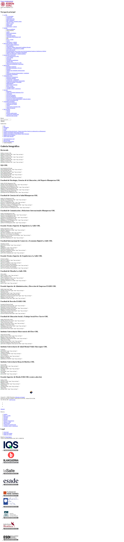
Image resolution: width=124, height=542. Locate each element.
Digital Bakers (8, 437)
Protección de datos (7, 433)
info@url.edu (12, 399)
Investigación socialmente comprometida (15, 81)
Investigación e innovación (9, 55)
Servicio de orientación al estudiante (14, 97)
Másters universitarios (11, 33)
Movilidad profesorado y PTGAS (14, 68)
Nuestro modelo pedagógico (12, 44)
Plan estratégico (9, 46)
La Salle (5, 128)
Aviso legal (6, 432)
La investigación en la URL (12, 56)
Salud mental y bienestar (11, 84)
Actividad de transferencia (12, 60)
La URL (5, 15)
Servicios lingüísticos (11, 96)
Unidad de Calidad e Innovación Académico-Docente (18, 47)
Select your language (5, 7)
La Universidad (9, 16)
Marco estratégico (10, 20)
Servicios (5, 90)
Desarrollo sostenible (11, 78)
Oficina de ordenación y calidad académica (16, 53)
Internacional (6, 65)
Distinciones (9, 25)
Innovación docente (10, 50)
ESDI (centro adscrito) (8, 136)
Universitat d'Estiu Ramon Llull (13, 37)
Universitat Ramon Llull (8, 138)
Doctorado (8, 59)
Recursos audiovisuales (11, 113)
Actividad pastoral (10, 87)
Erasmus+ (8, 69)
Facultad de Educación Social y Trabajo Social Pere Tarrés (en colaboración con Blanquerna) (24, 131)
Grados (8, 31)
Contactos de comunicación (12, 114)
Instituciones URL (10, 19)
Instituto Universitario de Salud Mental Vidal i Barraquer (16, 133)
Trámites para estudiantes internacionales (15, 70)
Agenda (8, 112)
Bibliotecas (8, 91)
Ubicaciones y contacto (11, 26)
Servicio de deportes (11, 95)
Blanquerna (6, 127)
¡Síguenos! (3, 409)
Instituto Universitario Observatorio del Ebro (13, 132)
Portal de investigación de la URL (14, 62)
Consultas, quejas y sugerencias (13, 88)
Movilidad (5, 417)
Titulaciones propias (10, 35)
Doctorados (9, 34)
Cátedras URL (9, 61)
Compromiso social (7, 75)
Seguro (8, 71)
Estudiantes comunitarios (12, 74)
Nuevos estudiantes (10, 29)
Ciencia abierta (9, 57)
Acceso (8, 40)
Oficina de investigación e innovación (14, 64)
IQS (4, 126)
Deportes (5, 419)
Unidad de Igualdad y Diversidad (13, 82)
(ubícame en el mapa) (20, 397)
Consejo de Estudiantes (11, 102)
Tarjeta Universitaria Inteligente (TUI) (14, 92)
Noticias (8, 110)
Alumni (8, 105)
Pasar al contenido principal (7, 1)
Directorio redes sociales (11, 115)
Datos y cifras (9, 24)
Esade (4, 130)
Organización (9, 17)
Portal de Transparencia (8, 420)
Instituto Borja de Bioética (9, 135)
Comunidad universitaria (9, 101)
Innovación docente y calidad (10, 43)
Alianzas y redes (10, 22)
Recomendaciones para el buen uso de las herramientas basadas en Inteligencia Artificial (26, 51)
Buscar (2, 118)
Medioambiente (9, 83)
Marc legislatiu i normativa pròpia (14, 21)
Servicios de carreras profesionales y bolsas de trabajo (18, 99)
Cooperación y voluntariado (12, 79)
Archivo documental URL (12, 100)
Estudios (5, 28)
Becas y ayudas (9, 39)
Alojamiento (9, 93)
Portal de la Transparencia (12, 77)
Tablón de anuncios (10, 108)
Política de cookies (7, 434)
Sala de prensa (6, 109)
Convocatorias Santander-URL (13, 106)
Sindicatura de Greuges (11, 104)
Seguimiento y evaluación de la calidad (15, 48)
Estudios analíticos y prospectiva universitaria (16, 52)
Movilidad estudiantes (11, 66)
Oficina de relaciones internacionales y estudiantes (17, 73)
